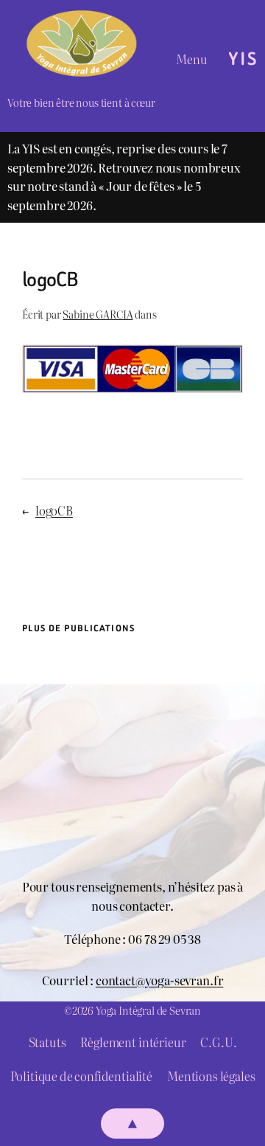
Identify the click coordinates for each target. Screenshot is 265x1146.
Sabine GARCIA (97, 314)
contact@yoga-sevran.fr (159, 980)
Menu (192, 59)
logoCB (54, 510)
